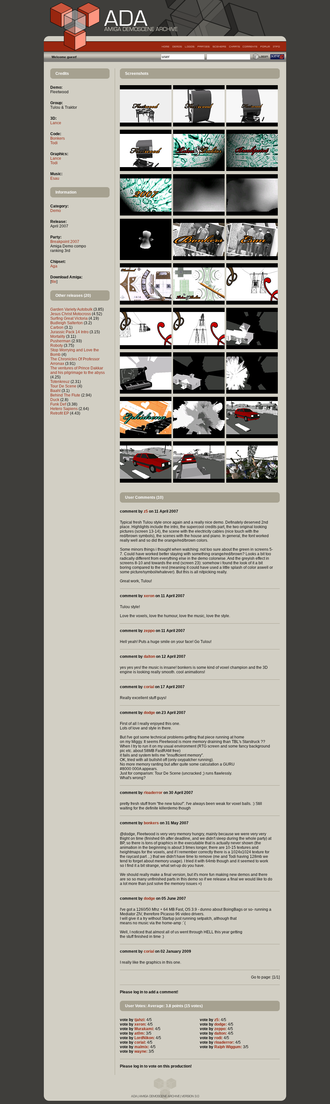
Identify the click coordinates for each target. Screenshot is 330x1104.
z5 (146, 511)
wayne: (141, 1051)
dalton (149, 656)
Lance (55, 123)
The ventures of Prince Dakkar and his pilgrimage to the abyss (77, 370)
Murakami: (144, 1029)
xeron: (140, 1024)
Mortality (57, 336)
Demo (55, 210)
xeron (149, 596)
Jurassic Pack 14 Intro (69, 332)
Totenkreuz (60, 381)
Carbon (56, 327)
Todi (54, 143)
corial (149, 687)
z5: (217, 1020)
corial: (140, 1042)
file (53, 281)
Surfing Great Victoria (69, 318)
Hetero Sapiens (64, 408)
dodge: (220, 1024)
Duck (54, 399)
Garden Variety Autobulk (71, 309)
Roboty (56, 345)
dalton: (220, 1033)
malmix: (141, 1047)
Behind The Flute (65, 395)
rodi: (218, 1038)
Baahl (55, 390)
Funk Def (58, 404)
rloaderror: (224, 1042)
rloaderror (153, 792)
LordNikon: (144, 1038)
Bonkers (57, 138)
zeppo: (220, 1029)
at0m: (139, 1033)
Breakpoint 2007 (64, 241)
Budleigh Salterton (66, 323)
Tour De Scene (63, 386)
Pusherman (60, 341)
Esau (54, 178)
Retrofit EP (59, 413)
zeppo (149, 630)
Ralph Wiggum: (228, 1047)
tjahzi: (139, 1020)
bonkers (151, 823)
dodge (149, 712)
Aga (53, 266)
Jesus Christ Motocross (70, 314)
